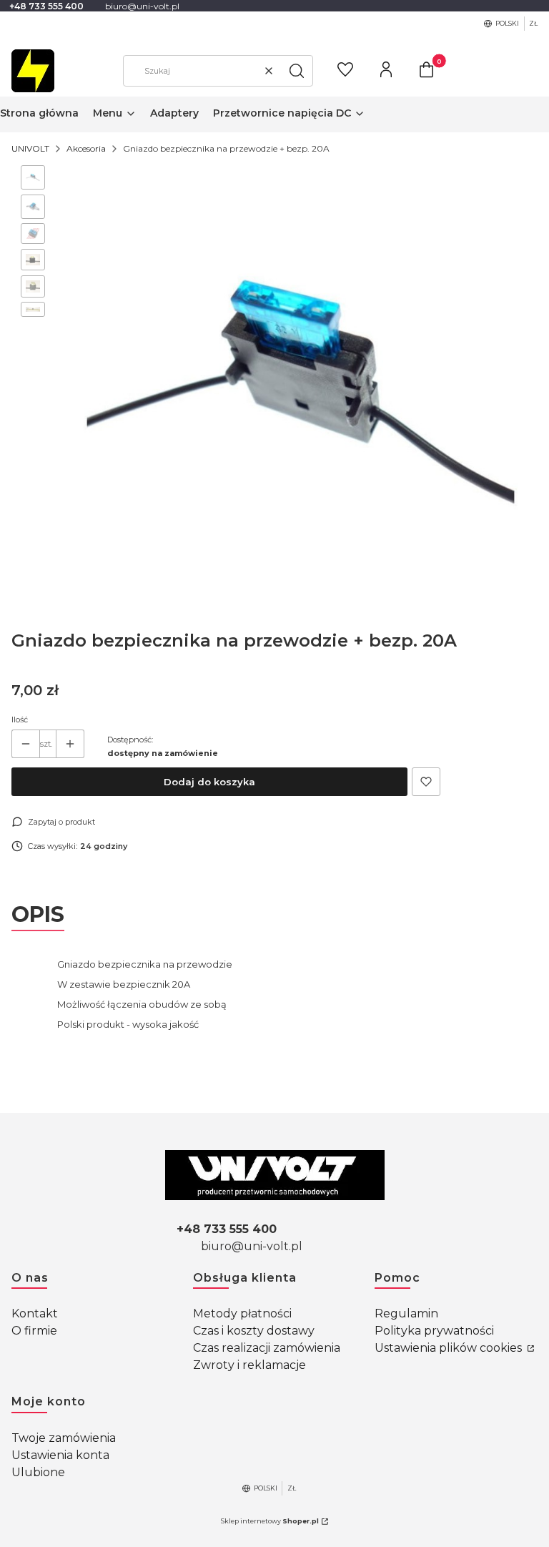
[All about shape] (275, 1175)
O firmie (34, 1330)
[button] (297, 71)
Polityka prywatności (434, 1330)
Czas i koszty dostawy (254, 1330)
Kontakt (34, 1313)
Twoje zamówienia (63, 1438)
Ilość (19, 719)
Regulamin (406, 1313)
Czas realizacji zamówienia (266, 1348)
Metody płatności (242, 1313)
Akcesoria (86, 148)
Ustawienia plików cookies (450, 1348)
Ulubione (38, 1472)
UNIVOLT (30, 148)
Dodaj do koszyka (209, 781)
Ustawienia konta (60, 1455)
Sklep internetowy (270, 1521)
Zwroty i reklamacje (249, 1365)
